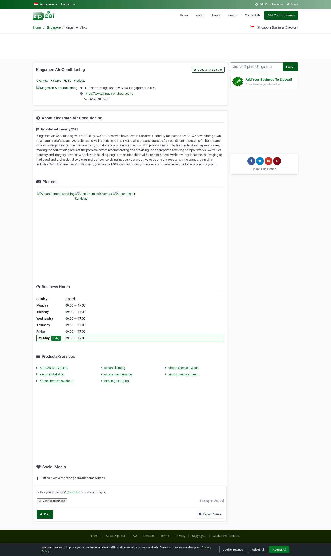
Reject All (258, 549)
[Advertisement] (165, 45)
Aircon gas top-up (116, 381)
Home (184, 15)
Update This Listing (210, 69)
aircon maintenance (118, 374)
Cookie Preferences (226, 536)
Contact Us (253, 15)
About (200, 15)
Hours (67, 80)
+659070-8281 (98, 99)
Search (232, 15)
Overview (42, 80)
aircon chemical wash (183, 368)
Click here (74, 492)
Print (46, 514)
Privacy (181, 536)
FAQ (134, 536)
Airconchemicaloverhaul (56, 381)
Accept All (279, 549)
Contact (148, 536)
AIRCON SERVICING (54, 368)
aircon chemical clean (183, 374)
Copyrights (199, 536)
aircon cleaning (114, 368)
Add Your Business (281, 15)
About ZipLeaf (115, 536)
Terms (165, 536)
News (216, 15)
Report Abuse (211, 514)
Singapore (53, 27)
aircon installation (52, 374)
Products (79, 80)
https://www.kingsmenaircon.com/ (109, 93)
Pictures (56, 80)
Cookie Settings (233, 549)
